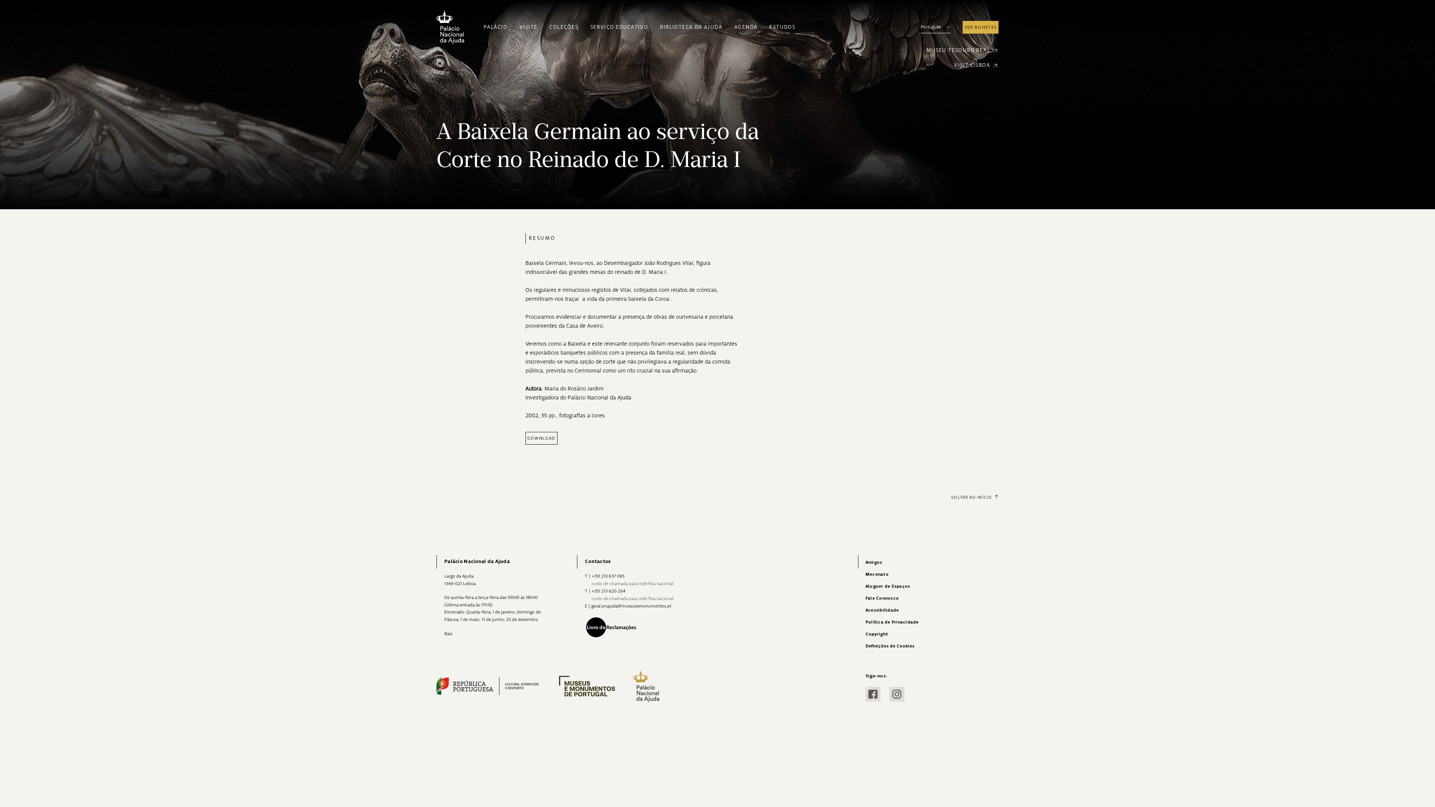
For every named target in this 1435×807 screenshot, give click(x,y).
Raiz (448, 633)
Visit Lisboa (972, 65)
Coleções (563, 27)
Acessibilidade (882, 610)
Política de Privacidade (892, 622)
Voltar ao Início (971, 497)
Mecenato (877, 574)
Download (541, 438)
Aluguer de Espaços (887, 586)
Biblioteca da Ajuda (691, 27)
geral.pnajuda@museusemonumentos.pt (631, 606)
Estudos (782, 27)
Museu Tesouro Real (958, 50)
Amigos (873, 562)
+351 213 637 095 (608, 576)
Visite (528, 27)
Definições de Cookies (889, 646)
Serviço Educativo (619, 27)
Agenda (745, 27)
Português (931, 27)
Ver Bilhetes (981, 27)
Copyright (876, 634)
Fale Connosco (882, 598)
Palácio (495, 27)
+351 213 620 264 (609, 591)
